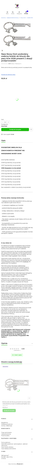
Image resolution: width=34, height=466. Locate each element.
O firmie (3, 458)
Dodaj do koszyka (15, 129)
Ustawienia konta (6, 434)
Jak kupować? (5, 455)
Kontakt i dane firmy (7, 457)
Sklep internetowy (15, 464)
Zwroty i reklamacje (6, 425)
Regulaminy (4, 422)
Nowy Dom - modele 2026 (27, 17)
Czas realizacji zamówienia (8, 448)
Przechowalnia (5, 435)
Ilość (2, 119)
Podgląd (25, 261)
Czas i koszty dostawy (7, 447)
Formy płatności (5, 442)
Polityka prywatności (7, 424)
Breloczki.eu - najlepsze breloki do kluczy (9, 17)
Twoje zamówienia (6, 432)
